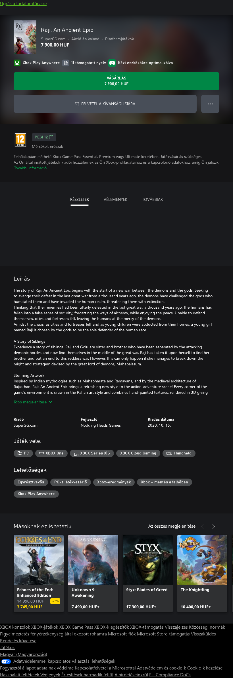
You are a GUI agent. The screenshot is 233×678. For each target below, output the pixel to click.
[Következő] (213, 526)
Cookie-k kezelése (204, 668)
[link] (39, 573)
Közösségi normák (207, 627)
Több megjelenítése (30, 402)
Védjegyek (50, 674)
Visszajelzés (176, 627)
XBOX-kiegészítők (111, 627)
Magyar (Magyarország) (23, 654)
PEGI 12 (41, 137)
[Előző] (202, 526)
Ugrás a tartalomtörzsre (23, 3)
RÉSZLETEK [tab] (79, 199)
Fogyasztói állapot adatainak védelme (37, 668)
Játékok (7, 647)
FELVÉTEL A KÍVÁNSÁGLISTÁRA (108, 103)
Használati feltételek (20, 674)
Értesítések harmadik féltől (87, 674)
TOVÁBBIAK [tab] (152, 199)
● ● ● (210, 103)
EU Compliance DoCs (170, 674)
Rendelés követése (18, 640)
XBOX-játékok (44, 627)
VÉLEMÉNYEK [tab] (115, 199)
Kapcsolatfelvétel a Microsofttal (105, 668)
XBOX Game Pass (76, 627)
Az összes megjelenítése (171, 526)
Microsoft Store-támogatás (163, 634)
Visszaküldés (203, 634)
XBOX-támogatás (147, 627)
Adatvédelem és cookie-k (161, 668)
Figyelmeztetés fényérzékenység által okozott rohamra (53, 634)
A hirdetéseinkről (131, 674)
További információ (30, 167)
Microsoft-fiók (122, 634)
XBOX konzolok (15, 627)
